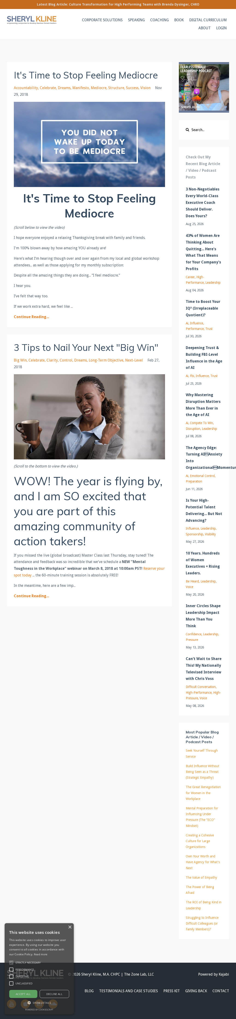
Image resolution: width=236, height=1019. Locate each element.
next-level (134, 360)
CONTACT (220, 991)
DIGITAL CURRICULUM (208, 20)
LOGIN (221, 28)
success (132, 88)
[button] (11, 962)
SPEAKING (136, 20)
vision (145, 88)
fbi (192, 376)
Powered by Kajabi (213, 974)
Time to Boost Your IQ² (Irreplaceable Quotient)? (203, 308)
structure (116, 88)
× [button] (69, 927)
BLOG (89, 991)
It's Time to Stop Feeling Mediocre (86, 75)
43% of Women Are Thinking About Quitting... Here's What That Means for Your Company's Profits (203, 252)
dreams (64, 88)
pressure (192, 640)
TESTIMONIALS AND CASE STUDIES (128, 991)
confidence (193, 634)
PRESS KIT (171, 991)
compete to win (201, 423)
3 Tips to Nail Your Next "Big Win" (86, 347)
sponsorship (194, 534)
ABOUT (204, 28)
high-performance (199, 692)
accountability (26, 88)
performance (195, 329)
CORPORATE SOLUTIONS (102, 20)
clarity (52, 360)
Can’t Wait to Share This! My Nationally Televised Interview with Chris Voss (203, 669)
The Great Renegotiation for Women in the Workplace (203, 792)
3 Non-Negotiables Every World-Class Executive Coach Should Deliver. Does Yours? (202, 202)
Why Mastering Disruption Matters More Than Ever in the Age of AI (203, 405)
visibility (210, 534)
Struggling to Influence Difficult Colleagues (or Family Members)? (202, 923)
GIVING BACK (196, 991)
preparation (194, 481)
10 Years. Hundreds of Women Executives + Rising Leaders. (203, 563)
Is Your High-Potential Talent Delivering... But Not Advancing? (204, 510)
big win (20, 360)
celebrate (48, 88)
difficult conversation (201, 687)
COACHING (159, 20)
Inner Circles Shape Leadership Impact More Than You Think (203, 616)
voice (189, 587)
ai (187, 323)
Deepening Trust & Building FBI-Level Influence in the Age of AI (204, 358)
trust (208, 329)
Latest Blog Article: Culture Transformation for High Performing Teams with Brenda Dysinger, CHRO (118, 4)
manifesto (80, 88)
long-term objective (106, 360)
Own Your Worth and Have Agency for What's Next (203, 862)
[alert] (39, 968)
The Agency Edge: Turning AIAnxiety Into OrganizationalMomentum (204, 458)
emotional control (202, 476)
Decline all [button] (54, 994)
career (190, 277)
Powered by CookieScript (39, 1009)
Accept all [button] (23, 994)
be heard (192, 581)
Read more (40, 954)
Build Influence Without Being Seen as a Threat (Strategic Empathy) (202, 771)
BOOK (179, 20)
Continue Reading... (31, 317)
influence (196, 323)
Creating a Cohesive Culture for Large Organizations (200, 841)
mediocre (98, 88)
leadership (213, 282)
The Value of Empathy (201, 877)
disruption (193, 429)
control (66, 360)
